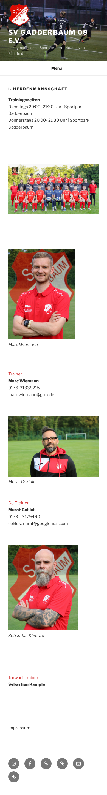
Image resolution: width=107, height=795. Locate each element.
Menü (56, 68)
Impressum (19, 727)
